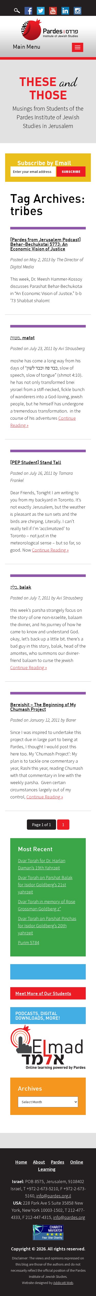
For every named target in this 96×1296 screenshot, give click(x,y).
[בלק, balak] (48, 575)
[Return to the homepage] (49, 29)
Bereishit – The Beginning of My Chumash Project (43, 707)
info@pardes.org (69, 1217)
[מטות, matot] (48, 326)
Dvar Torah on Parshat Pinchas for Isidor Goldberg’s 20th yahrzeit (47, 925)
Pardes (57, 1162)
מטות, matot (22, 337)
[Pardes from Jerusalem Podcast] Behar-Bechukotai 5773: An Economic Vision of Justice (45, 244)
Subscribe (71, 171)
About (39, 1162)
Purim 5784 (28, 942)
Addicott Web (63, 1282)
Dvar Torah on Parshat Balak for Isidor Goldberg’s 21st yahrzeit (45, 884)
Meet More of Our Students (43, 993)
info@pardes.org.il (53, 1196)
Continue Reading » (50, 550)
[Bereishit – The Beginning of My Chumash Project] (48, 693)
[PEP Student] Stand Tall (35, 462)
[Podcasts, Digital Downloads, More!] (48, 1046)
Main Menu (26, 46)
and (48, 88)
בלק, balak (20, 587)
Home (21, 1162)
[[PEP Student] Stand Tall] (48, 451)
